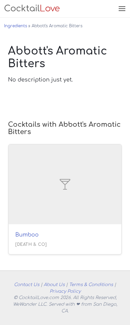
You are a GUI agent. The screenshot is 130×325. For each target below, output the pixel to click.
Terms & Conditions (91, 284)
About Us (54, 284)
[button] (121, 8)
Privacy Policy (65, 291)
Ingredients (15, 26)
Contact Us (26, 284)
